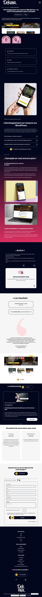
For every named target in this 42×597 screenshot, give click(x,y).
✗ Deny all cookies (15, 595)
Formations (21, 551)
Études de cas (7, 7)
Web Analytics (21, 548)
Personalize (22, 595)
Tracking (25, 14)
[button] (34, 265)
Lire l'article (32, 419)
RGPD (21, 546)
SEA (21, 535)
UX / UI (21, 539)
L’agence (21, 559)
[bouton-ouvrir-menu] (39, 2)
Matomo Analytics (21, 550)
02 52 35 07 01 (22, 473)
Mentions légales (21, 564)
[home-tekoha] (21, 588)
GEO (21, 540)
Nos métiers (21, 557)
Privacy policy (28, 595)
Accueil (3, 7)
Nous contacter (22, 574)
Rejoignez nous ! (21, 561)
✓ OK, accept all (35, 593)
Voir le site (22, 379)
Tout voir (28, 387)
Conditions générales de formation (21, 566)
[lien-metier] (21, 275)
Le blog (21, 562)
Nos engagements (8, 405)
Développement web (18, 14)
